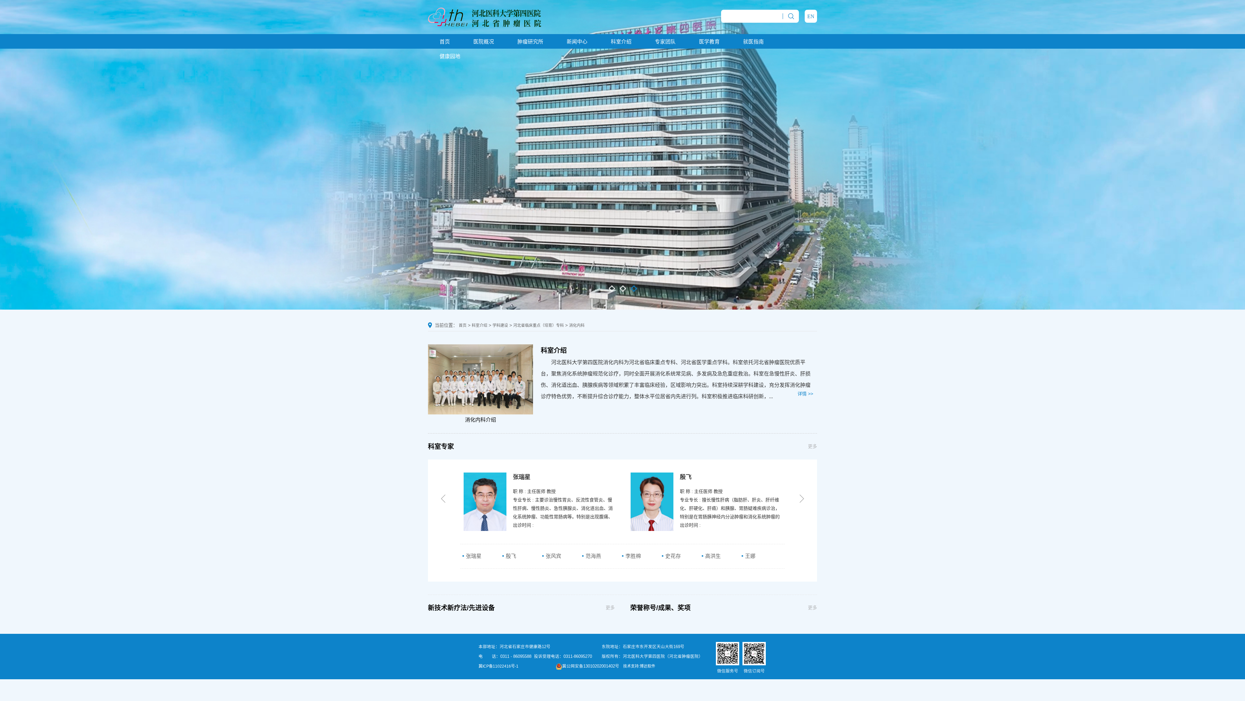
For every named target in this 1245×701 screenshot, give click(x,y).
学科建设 (500, 325)
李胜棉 (632, 556)
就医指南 (753, 41)
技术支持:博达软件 (639, 666)
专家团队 (665, 41)
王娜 (749, 556)
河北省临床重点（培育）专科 (538, 325)
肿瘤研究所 (530, 41)
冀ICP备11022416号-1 (498, 666)
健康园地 (450, 56)
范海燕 (592, 556)
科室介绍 (621, 41)
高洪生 (712, 556)
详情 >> (805, 393)
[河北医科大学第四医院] (484, 16)
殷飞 (510, 556)
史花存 (672, 556)
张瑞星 (473, 556)
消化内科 (577, 325)
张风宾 (552, 556)
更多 (812, 446)
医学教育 (709, 41)
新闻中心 (577, 41)
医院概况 (483, 41)
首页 (445, 41)
